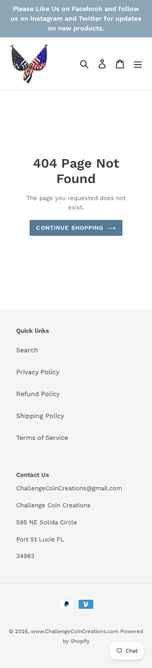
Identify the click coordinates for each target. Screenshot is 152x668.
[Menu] (138, 64)
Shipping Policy (40, 416)
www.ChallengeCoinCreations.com (74, 631)
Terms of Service (42, 438)
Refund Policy (38, 394)
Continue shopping (69, 227)
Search (27, 350)
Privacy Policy (37, 372)
